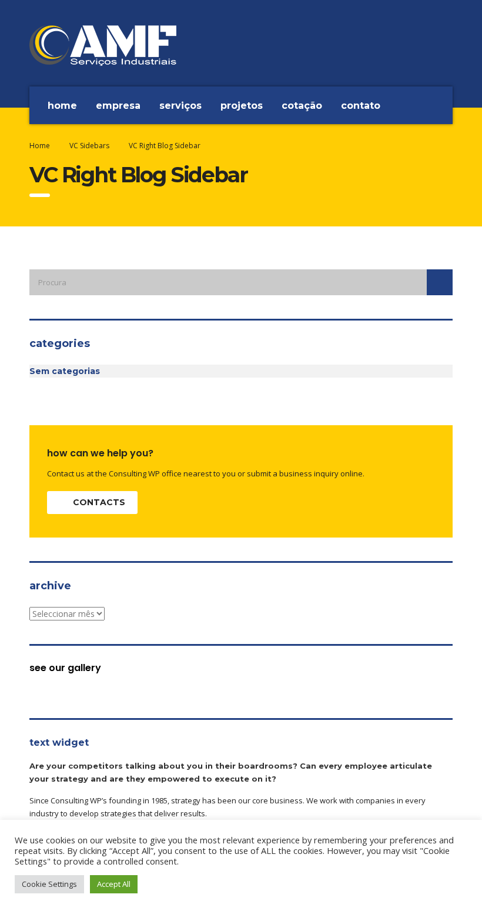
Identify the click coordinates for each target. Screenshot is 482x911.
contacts (99, 502)
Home (62, 105)
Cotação (302, 105)
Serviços (180, 105)
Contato (360, 105)
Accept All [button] (113, 884)
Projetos (241, 105)
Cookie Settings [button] (49, 884)
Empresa (118, 105)
